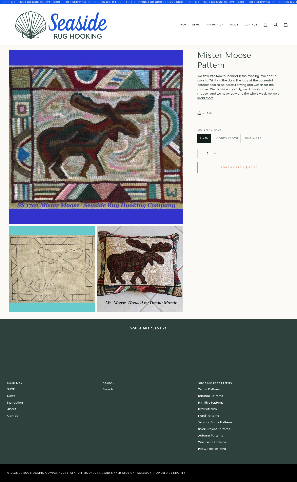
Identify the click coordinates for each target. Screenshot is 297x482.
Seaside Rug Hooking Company (35, 473)
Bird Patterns (207, 409)
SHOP (11, 389)
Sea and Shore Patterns (215, 422)
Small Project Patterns (214, 429)
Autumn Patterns (210, 435)
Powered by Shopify (169, 473)
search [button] (109, 383)
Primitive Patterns (210, 403)
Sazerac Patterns (210, 396)
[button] (214, 25)
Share (207, 113)
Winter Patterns (209, 389)
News (11, 396)
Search (108, 389)
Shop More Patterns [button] (215, 383)
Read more (205, 98)
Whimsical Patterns (212, 442)
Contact (13, 416)
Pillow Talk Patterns (212, 449)
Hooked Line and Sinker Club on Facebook (118, 473)
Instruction (15, 403)
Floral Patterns (208, 416)
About (11, 409)
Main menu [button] (16, 383)
